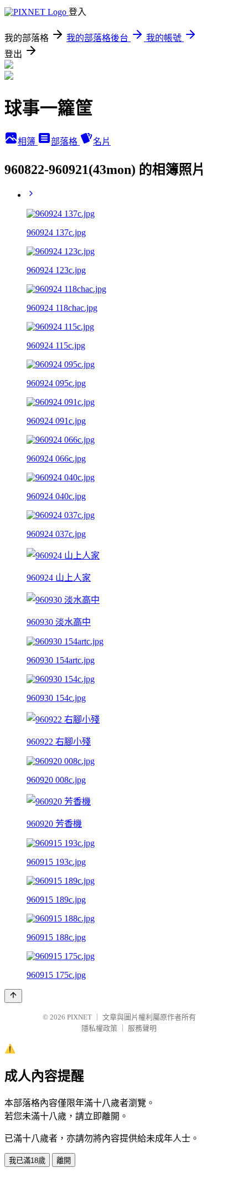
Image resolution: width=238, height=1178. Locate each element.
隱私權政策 (99, 1028)
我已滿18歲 (27, 1160)
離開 (63, 1160)
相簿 (28, 141)
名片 (102, 141)
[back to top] (13, 996)
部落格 (65, 141)
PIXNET (79, 1017)
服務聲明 (142, 1028)
